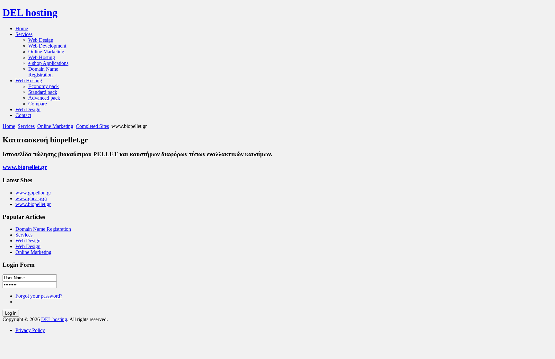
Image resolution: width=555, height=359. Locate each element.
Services (26, 126)
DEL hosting (54, 319)
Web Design (27, 240)
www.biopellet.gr (25, 167)
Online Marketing (55, 126)
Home (9, 126)
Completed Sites (92, 126)
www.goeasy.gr (31, 198)
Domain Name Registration (43, 229)
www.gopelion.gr (33, 192)
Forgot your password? (38, 296)
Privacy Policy (30, 330)
